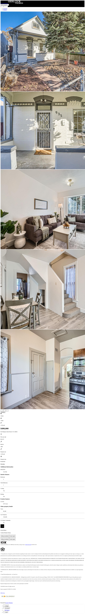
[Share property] (7, 410)
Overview (5, 8)
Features (5, 9)
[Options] (2, 410)
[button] (42, 52)
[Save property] (4, 410)
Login (2, 6)
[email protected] (28, 544)
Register (5, 6)
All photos (3, 412)
